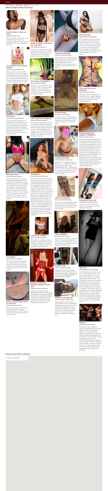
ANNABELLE (35, 174)
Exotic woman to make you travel (16, 33)
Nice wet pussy (85, 35)
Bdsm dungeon (10, 5)
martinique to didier (62, 158)
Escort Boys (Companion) (40, 81)
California (26, 5)
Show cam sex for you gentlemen (87, 89)
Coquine (82, 322)
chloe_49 (82, 268)
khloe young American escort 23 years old (17, 302)
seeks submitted (61, 234)
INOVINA (8, 2)
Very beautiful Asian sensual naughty (16, 66)
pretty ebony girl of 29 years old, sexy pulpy (41, 44)
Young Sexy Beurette (62, 53)
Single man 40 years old (64, 298)
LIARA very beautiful (62, 198)
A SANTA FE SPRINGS (39, 236)
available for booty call (87, 200)
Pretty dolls (10, 116)
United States (18, 5)
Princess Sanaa (60, 112)
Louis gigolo (10, 257)
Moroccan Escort (12, 174)
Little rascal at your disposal (41, 118)
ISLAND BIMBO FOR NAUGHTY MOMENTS (87, 134)
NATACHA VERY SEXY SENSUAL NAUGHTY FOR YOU (40, 285)
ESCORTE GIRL (60, 266)
